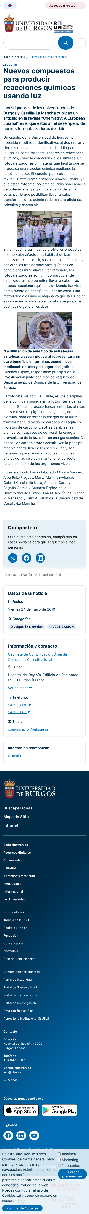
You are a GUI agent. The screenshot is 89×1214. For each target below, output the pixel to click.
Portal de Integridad (17, 979)
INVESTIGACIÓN (61, 627)
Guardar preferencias (72, 1174)
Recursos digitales (17, 852)
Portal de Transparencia (20, 995)
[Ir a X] (12, 558)
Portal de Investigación (19, 1003)
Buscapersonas (17, 808)
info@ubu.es (12, 1072)
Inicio (6, 56)
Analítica (69, 1154)
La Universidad (14, 899)
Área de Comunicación (19, 959)
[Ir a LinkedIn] (40, 558)
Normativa (10, 951)
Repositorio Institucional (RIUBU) (26, 1018)
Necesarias (71, 1165)
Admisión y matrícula (19, 876)
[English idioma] (9, 5)
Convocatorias (13, 912)
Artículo (14, 755)
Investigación (13, 883)
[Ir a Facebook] (26, 558)
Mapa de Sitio (16, 816)
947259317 (17, 712)
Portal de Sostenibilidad (20, 987)
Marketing (70, 1160)
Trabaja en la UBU (16, 920)
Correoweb (11, 860)
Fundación (10, 935)
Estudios (10, 868)
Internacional (13, 891)
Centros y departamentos (21, 972)
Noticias (20, 56)
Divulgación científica (27, 627)
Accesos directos (62, 5)
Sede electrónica (15, 844)
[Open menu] (81, 42)
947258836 (18, 705)
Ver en (18, 688)
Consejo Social (13, 943)
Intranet (10, 825)
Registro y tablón (15, 927)
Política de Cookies (22, 1208)
